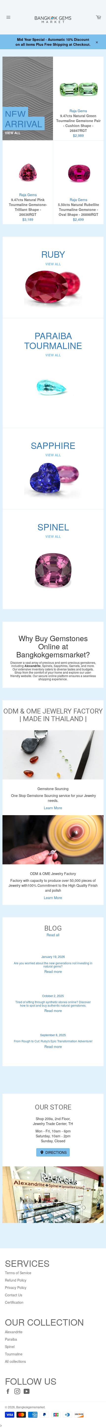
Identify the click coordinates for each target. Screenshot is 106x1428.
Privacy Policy (15, 1287)
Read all (53, 934)
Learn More (53, 807)
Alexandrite (13, 1331)
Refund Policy (15, 1280)
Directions (55, 1152)
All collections (15, 1361)
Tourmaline (13, 1353)
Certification (14, 1302)
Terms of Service (18, 1272)
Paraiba (11, 1339)
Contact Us (13, 1294)
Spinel (10, 1346)
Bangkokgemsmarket (30, 1407)
